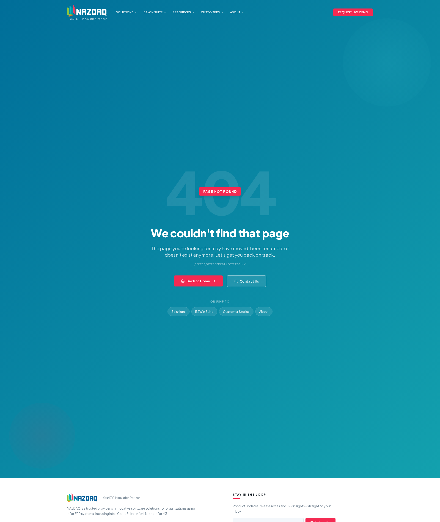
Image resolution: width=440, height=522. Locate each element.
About (264, 311)
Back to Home (198, 281)
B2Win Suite (204, 311)
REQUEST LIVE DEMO (353, 12)
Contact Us (249, 281)
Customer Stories (236, 311)
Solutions (178, 311)
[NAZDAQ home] (82, 497)
